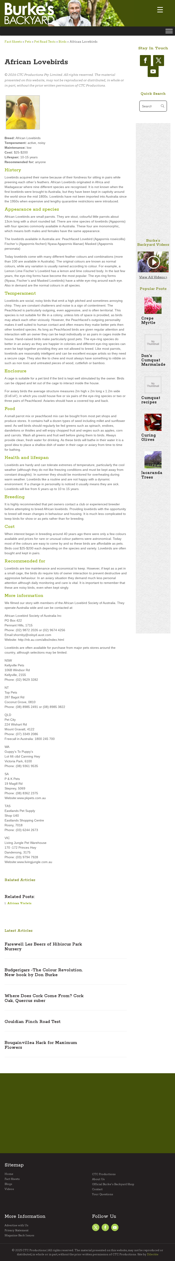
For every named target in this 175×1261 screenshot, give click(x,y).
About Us (98, 1179)
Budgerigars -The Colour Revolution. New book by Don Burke (44, 972)
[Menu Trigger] (160, 9)
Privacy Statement (16, 1230)
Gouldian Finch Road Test (33, 1022)
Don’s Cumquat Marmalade (153, 360)
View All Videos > (153, 277)
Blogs (8, 1184)
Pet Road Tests (45, 41)
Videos (9, 1189)
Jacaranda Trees (151, 475)
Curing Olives (148, 437)
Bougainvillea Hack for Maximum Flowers (41, 1045)
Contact (97, 1189)
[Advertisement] (153, 191)
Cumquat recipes (150, 400)
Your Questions (102, 1194)
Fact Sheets (13, 41)
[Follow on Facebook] (145, 60)
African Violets (19, 903)
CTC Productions (104, 1174)
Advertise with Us (16, 1225)
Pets (28, 41)
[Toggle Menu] (169, 31)
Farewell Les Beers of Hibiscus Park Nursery (43, 947)
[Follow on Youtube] (153, 71)
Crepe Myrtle (148, 320)
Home (9, 1174)
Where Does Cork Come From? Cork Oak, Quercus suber (44, 998)
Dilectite (152, 1254)
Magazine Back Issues (19, 1235)
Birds (63, 41)
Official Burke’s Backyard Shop (113, 1184)
